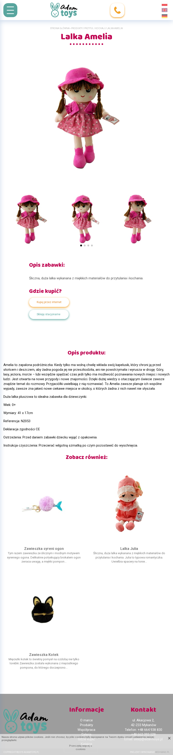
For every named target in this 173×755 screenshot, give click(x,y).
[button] (81, 245)
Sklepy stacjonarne (48, 314)
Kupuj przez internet (49, 302)
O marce (86, 720)
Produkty (76, 28)
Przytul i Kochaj (94, 28)
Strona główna (60, 28)
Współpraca (86, 730)
